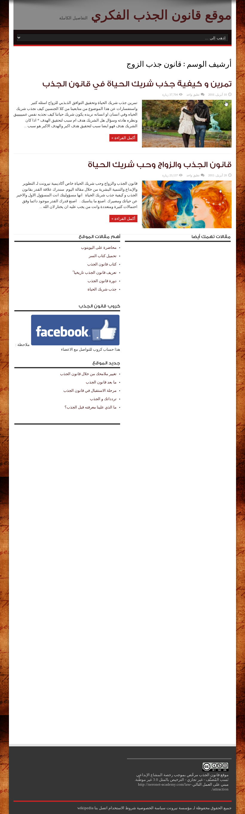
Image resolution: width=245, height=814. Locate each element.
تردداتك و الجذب (103, 399)
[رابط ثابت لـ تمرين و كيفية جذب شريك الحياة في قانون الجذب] (187, 146)
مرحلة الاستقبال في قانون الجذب (90, 390)
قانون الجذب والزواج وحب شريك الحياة (160, 164)
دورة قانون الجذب (102, 281)
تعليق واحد (193, 94)
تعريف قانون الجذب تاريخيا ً (95, 272)
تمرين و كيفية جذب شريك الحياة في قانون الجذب (137, 84)
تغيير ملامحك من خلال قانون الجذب (88, 374)
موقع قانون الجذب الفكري (161, 15)
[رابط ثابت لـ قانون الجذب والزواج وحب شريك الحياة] (187, 227)
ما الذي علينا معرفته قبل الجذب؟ (91, 407)
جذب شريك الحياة (102, 289)
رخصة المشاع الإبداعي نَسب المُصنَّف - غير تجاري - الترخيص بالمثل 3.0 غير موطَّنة (182, 777)
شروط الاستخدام (122, 808)
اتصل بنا (101, 808)
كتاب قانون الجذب (102, 264)
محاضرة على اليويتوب (99, 247)
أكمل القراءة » (123, 138)
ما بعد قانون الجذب (101, 382)
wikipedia (85, 808)
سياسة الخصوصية (151, 808)
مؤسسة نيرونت (179, 808)
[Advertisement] (178, 490)
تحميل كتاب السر (103, 256)
